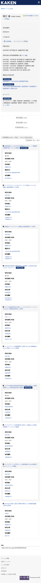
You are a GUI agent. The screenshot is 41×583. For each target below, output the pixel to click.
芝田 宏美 (7, 195)
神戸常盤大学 (8, 178)
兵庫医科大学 (8, 217)
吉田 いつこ (8, 317)
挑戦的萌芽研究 (9, 406)
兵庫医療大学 (8, 219)
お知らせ (3, 568)
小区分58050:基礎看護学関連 (19, 81)
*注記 (36, 15)
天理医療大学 (8, 300)
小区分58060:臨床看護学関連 (11, 86)
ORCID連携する (30, 15)
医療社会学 (14, 88)
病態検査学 (6, 88)
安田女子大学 (8, 339)
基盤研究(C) (8, 167)
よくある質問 (5, 564)
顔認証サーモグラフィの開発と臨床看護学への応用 (20, 226)
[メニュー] (38, 2)
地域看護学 (6, 81)
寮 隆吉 (7, 513)
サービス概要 (5, 558)
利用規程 (3, 571)
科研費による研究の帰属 (8, 574)
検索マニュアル (5, 561)
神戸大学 (7, 536)
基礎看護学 (25, 86)
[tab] (21, 118)
